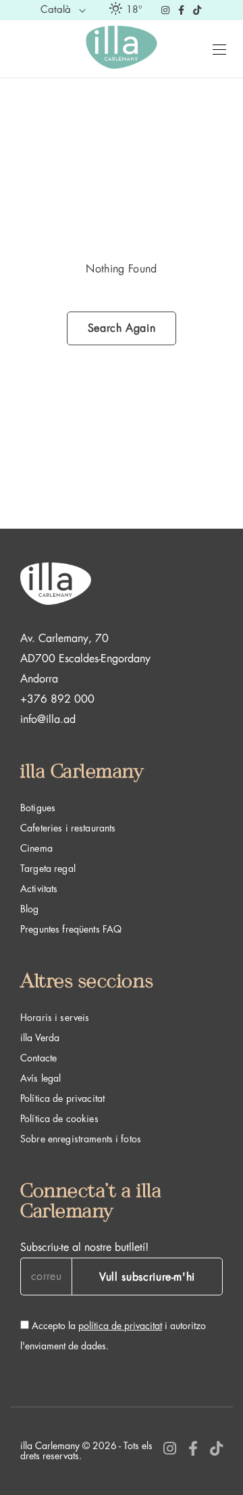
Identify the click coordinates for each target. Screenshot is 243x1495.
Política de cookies (59, 1118)
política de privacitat (120, 1325)
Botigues (37, 808)
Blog (29, 909)
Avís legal (40, 1078)
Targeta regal (48, 868)
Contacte (38, 1058)
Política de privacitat (62, 1098)
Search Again (122, 328)
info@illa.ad (48, 719)
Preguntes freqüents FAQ (71, 929)
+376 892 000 (57, 699)
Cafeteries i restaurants (67, 828)
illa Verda (39, 1038)
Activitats (38, 888)
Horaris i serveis (54, 1017)
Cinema (36, 848)
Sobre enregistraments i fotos (80, 1139)
